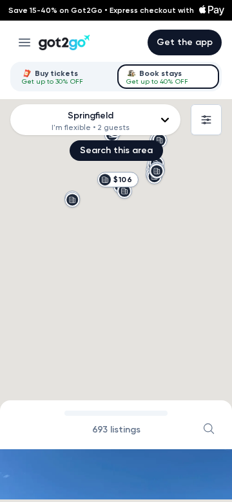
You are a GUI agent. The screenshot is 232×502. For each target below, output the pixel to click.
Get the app (185, 42)
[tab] (63, 77)
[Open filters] (206, 119)
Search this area (116, 150)
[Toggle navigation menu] (24, 42)
